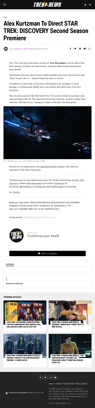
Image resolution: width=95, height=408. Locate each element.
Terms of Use (68, 384)
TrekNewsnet (57, 186)
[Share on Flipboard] (80, 49)
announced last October (52, 166)
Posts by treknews (14, 283)
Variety (16, 192)
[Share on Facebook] (70, 49)
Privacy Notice (81, 384)
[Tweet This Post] (75, 49)
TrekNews (59, 183)
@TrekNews (26, 186)
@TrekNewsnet (34, 183)
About (51, 384)
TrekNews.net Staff (19, 49)
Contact (58, 384)
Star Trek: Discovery (46, 217)
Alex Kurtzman (29, 217)
